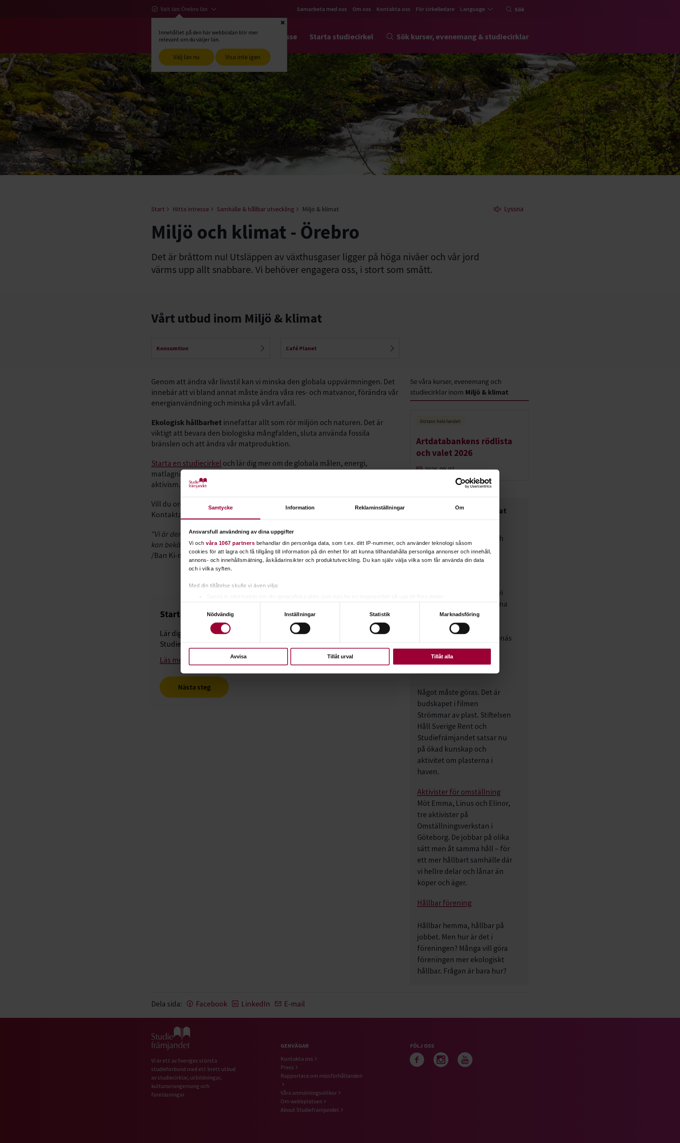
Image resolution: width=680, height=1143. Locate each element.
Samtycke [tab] (220, 507)
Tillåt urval (340, 656)
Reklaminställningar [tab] (380, 507)
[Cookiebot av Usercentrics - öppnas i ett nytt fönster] (461, 483)
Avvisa (238, 656)
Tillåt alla (442, 656)
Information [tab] (299, 507)
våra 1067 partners (230, 543)
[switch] (300, 628)
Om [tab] (459, 507)
